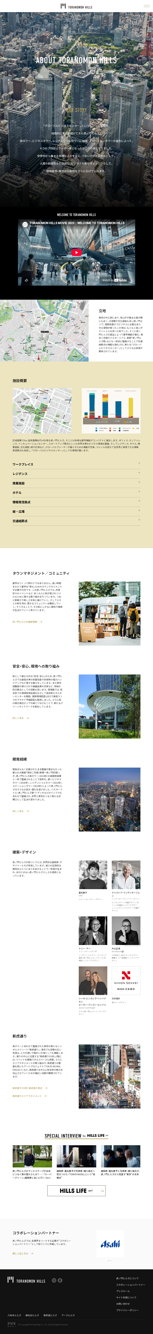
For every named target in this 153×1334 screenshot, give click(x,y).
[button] (147, 6)
